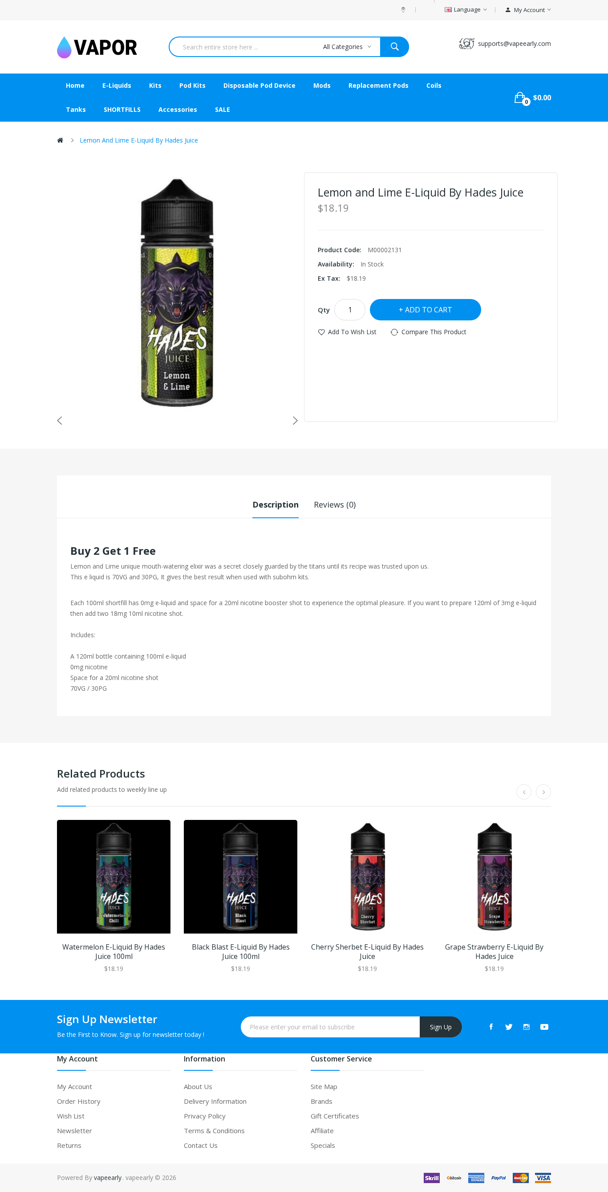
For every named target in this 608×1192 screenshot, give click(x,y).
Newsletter (74, 1130)
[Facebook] (491, 1026)
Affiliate (322, 1130)
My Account (74, 1086)
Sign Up (441, 1027)
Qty (324, 309)
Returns (69, 1145)
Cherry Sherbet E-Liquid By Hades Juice (367, 951)
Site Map (324, 1086)
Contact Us (201, 1145)
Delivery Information (215, 1101)
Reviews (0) (335, 504)
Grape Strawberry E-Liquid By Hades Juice (494, 951)
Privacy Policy (205, 1115)
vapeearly (108, 1177)
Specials (323, 1145)
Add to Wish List (352, 332)
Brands (321, 1101)
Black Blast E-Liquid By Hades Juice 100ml (241, 951)
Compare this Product (433, 332)
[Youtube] (544, 1026)
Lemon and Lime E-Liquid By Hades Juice (139, 140)
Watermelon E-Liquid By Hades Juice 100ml (113, 951)
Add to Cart (428, 310)
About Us (198, 1086)
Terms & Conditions (214, 1130)
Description (275, 504)
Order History (79, 1101)
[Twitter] (508, 1026)
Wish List (71, 1115)
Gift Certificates (335, 1115)
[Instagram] (526, 1026)
